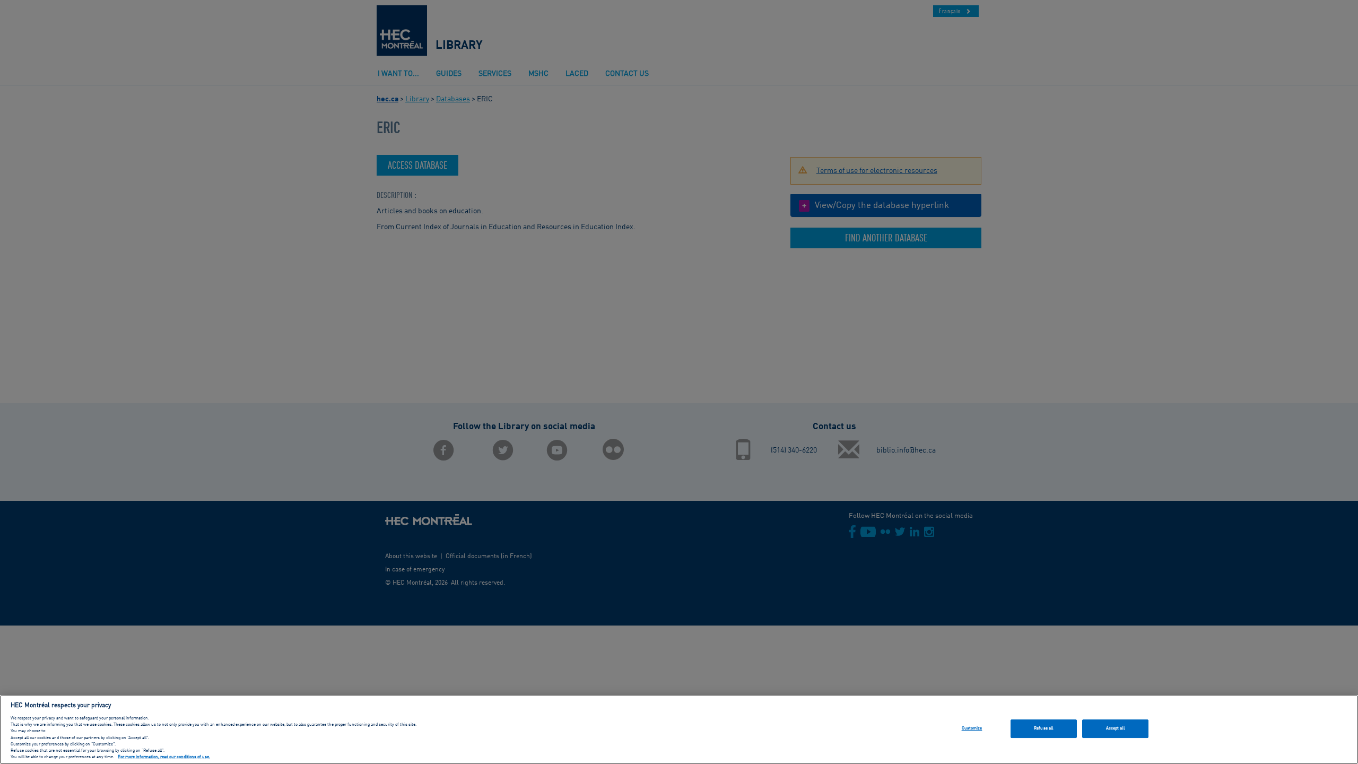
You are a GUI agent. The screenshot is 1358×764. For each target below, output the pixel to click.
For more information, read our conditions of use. (164, 758)
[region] (679, 729)
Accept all (1115, 728)
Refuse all (1043, 728)
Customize (972, 728)
